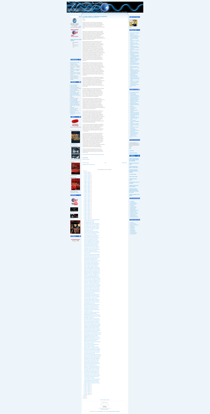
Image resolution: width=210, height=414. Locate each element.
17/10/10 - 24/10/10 (87, 177)
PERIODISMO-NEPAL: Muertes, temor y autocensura (92, 314)
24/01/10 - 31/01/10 (87, 390)
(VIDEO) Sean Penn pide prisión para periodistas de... (92, 326)
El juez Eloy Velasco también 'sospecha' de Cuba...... (92, 331)
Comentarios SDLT (73, 108)
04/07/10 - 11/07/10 (87, 196)
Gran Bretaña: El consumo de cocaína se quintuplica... (92, 350)
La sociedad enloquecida (74, 101)
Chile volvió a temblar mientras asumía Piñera (91, 262)
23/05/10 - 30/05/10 (87, 204)
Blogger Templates (112, 411)
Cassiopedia (132, 229)
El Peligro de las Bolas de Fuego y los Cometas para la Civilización (133, 171)
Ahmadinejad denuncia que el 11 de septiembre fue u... (92, 358)
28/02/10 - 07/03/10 (87, 384)
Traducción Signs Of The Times (75, 105)
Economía (71, 91)
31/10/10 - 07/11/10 (87, 174)
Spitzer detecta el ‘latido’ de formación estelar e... (91, 231)
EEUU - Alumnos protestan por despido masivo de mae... (92, 354)
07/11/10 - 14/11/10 (87, 173)
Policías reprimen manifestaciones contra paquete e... (92, 268)
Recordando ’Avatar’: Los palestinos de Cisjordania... (92, 348)
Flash (71, 212)
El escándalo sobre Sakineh (134, 92)
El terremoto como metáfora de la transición (90, 250)
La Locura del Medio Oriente (74, 88)
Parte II (130, 148)
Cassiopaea (132, 201)
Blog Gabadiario (132, 209)
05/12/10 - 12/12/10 (87, 172)
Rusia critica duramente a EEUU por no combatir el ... (92, 227)
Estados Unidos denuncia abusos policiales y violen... (92, 271)
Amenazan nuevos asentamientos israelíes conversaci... (92, 323)
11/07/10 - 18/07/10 (87, 195)
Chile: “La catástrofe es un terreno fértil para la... (91, 236)
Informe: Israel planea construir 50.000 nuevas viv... (91, 295)
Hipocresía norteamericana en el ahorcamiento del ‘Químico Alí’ (134, 64)
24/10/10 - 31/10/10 (87, 176)
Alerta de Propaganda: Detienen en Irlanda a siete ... (92, 380)
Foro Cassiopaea (132, 202)
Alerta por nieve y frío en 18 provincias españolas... (91, 228)
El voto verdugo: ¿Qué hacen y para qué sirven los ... (92, 318)
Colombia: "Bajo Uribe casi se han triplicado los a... (91, 264)
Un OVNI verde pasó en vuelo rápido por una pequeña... (92, 278)
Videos (71, 107)
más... (131, 86)
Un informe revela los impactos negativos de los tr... (91, 344)
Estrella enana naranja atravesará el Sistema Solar (91, 237)
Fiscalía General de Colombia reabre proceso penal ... (92, 357)
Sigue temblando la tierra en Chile (89, 222)
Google (71, 27)
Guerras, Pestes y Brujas (133, 176)
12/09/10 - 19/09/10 (87, 183)
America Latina (72, 86)
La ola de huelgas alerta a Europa (89, 377)
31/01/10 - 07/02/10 (87, 389)
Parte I (130, 147)
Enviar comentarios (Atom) (91, 164)
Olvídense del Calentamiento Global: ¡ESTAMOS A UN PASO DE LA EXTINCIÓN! (134, 159)
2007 (84, 398)
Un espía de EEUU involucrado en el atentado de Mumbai (134, 121)
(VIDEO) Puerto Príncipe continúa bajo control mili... (91, 327)
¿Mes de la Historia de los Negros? (89, 345)
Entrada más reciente (85, 162)
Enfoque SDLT (72, 109)
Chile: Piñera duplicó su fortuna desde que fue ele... (91, 263)
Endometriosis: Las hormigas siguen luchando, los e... (92, 367)
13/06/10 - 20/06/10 (87, 200)
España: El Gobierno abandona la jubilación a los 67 (92, 304)
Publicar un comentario (85, 159)
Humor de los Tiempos (73, 110)
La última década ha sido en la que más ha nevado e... (92, 375)
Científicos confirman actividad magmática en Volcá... (92, 276)
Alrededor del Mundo (73, 87)
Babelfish (80, 26)
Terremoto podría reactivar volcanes (89, 303)
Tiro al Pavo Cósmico (133, 174)
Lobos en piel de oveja (73, 90)
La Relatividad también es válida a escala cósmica (91, 223)
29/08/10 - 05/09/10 (87, 186)
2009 (84, 395)
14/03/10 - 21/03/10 (87, 217)
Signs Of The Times (133, 223)
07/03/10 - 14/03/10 (87, 218)
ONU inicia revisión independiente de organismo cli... (92, 321)
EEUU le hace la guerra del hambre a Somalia (91, 245)
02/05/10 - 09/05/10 (87, 208)
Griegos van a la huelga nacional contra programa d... (92, 254)
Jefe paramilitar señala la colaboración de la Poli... (91, 226)
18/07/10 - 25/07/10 (87, 194)
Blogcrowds (118, 411)
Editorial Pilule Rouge (133, 203)
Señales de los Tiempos (104, 409)
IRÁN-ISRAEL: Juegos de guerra (89, 317)
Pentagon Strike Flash (133, 232)
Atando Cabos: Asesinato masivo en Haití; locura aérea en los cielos (134, 47)
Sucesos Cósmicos (73, 98)
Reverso (74, 27)
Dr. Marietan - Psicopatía (134, 213)
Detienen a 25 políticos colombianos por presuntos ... (92, 232)
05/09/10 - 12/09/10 (87, 185)
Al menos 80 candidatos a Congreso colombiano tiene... (92, 330)
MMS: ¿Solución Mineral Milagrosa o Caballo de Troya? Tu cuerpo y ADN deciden (135, 36)
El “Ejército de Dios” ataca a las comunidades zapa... (92, 246)
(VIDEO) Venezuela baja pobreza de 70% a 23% (91, 336)
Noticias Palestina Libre (133, 215)
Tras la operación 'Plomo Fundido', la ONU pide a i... (92, 235)
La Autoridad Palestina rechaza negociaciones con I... (92, 294)
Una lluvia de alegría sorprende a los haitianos (91, 335)
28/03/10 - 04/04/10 (87, 214)
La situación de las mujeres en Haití (89, 353)
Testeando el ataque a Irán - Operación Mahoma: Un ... (92, 272)
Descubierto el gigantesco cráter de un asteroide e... (92, 300)
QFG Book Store (132, 227)
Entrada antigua (124, 162)
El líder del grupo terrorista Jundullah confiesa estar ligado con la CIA (134, 133)
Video (73, 212)
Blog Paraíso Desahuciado (134, 210)
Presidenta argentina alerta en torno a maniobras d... (92, 241)
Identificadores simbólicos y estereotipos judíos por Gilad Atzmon (134, 104)
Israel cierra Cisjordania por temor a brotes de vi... (91, 240)
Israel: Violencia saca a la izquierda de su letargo (91, 359)
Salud (71, 97)
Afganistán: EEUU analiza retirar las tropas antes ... (91, 339)
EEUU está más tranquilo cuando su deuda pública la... (92, 289)
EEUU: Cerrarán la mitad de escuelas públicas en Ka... (92, 280)
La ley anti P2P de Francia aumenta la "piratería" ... (91, 381)
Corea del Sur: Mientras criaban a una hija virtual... (91, 277)
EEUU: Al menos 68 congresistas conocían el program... (92, 349)
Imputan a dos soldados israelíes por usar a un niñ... (92, 255)
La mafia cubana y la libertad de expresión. (94, 16)
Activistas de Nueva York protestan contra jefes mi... (91, 362)
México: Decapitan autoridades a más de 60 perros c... (92, 267)
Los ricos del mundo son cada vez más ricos (90, 298)
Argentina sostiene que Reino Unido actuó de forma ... (92, 219)
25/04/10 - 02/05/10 (87, 209)
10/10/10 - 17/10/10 (87, 178)
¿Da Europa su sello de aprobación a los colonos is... (92, 299)
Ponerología (132, 205)
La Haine (83, 20)
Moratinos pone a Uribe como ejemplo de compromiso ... (92, 341)
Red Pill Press (132, 228)
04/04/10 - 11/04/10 (87, 213)
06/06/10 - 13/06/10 (87, 201)
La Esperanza (132, 150)
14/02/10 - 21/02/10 (87, 386)
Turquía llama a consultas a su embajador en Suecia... (92, 273)
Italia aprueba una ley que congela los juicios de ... (91, 305)
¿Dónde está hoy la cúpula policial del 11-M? (91, 259)
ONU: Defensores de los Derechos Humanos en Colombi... (93, 332)
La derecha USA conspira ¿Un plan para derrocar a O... (92, 291)
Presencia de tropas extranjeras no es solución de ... (92, 322)
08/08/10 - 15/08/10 (87, 190)
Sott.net (78, 10)
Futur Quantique (132, 231)
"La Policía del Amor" (87, 253)
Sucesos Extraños (73, 100)
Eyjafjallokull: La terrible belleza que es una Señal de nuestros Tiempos (134, 101)
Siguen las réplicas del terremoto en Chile (90, 340)
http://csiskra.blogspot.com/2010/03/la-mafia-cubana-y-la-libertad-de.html (93, 154)
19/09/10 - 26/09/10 (87, 182)
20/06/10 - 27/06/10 (87, 199)
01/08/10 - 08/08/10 (87, 191)
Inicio (72, 10)
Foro (74, 10)
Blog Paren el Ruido (133, 211)
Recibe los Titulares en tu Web (104, 399)
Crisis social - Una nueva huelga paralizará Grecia (91, 290)
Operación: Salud (133, 204)
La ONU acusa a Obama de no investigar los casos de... (92, 281)
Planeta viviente (72, 89)
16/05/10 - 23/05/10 (87, 205)
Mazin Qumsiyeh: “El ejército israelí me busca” (91, 308)
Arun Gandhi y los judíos (134, 66)
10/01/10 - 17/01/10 (87, 393)
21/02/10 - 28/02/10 (87, 385)
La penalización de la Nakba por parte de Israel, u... (91, 371)
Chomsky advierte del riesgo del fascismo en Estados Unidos (134, 118)
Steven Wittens (100, 411)
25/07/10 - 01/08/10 (87, 192)
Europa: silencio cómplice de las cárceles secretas (91, 287)
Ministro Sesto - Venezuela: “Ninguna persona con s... (92, 282)
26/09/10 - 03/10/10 (87, 181)
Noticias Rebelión (133, 214)
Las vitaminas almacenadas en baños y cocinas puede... (92, 285)
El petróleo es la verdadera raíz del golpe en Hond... (92, 312)
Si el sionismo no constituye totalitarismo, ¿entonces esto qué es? (134, 124)
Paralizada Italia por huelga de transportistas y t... (91, 244)
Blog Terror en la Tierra (133, 212)
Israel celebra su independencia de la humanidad (133, 108)
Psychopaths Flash (133, 233)
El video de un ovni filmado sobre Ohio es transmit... (91, 366)
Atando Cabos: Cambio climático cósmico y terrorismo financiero (134, 44)
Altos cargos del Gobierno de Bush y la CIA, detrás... (92, 368)
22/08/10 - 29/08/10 (87, 187)
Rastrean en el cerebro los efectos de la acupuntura (91, 286)
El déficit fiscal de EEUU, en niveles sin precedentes (92, 296)
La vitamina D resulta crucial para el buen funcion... (91, 376)
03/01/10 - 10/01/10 (87, 394)
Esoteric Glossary (133, 230)
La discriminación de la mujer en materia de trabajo (91, 309)
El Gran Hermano (72, 99)
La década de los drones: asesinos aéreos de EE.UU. (92, 249)
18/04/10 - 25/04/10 (87, 210)
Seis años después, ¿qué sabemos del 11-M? (91, 258)
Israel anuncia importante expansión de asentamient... (92, 363)
